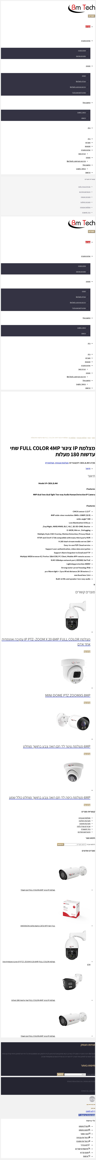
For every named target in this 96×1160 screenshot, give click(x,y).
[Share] (92, 1104)
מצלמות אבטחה (85, 207)
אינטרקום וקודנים (84, 192)
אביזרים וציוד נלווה (84, 187)
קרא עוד (87, 652)
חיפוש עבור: (90, 844)
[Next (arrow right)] (92, 1108)
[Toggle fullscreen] (90, 1104)
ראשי (93, 438)
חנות (89, 438)
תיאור (88, 468)
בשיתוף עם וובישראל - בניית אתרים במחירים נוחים (81, 1081)
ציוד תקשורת (86, 212)
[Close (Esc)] (94, 1104)
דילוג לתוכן (90, 1111)
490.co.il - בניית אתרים (88, 1091)
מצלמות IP (72, 438)
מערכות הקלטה (85, 202)
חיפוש (60, 844)
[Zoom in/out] (87, 1104)
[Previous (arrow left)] (94, 1108)
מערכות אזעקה (85, 197)
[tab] (45, 468)
